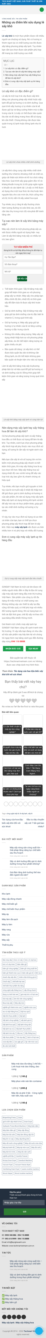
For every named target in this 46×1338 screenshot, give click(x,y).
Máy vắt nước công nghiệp (12, 1143)
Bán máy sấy (7, 960)
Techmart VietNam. (32, 1331)
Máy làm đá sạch (10, 919)
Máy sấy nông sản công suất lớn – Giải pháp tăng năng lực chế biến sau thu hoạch (26, 850)
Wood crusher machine (23, 1173)
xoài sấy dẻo (7, 1042)
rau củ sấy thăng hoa (10, 1012)
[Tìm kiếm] (42, 9)
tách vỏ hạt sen (33, 1037)
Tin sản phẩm (21, 19)
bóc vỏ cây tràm (9, 964)
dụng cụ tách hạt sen (10, 994)
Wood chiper (7, 1173)
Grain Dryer (28, 1122)
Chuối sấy (6, 982)
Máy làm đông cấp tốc (25, 1135)
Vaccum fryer (8, 1165)
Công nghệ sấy (8, 19)
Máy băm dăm (33, 1126)
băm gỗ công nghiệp (10, 969)
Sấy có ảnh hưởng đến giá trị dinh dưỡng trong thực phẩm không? (26, 862)
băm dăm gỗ (22, 964)
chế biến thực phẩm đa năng (13, 986)
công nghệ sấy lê (12, 814)
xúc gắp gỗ (19, 1042)
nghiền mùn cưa (30, 1007)
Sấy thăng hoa (30, 1033)
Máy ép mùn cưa (23, 1147)
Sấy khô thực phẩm (10, 1016)
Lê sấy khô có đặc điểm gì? (16, 68)
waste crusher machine (30, 1169)
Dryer (20, 1117)
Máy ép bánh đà (8, 1147)
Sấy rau (19, 1033)
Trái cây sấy (20, 1037)
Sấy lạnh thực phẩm (23, 1029)
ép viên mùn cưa (31, 1042)
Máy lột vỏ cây (8, 1139)
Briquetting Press (9, 1117)
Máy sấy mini (19, 1003)
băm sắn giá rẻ (27, 973)
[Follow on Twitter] (14, 1317)
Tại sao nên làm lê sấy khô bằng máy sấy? (23, 72)
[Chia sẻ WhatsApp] (6, 804)
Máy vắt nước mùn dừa (33, 1143)
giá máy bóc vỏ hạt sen (29, 994)
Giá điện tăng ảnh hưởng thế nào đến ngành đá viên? (25, 873)
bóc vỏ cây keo (30, 960)
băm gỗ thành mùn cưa (11, 973)
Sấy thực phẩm (8, 1037)
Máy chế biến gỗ (9, 904)
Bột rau (38, 973)
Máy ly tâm (7, 924)
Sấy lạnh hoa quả (9, 1025)
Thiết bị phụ (7, 945)
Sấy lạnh (22, 1016)
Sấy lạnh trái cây (9, 1033)
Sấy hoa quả (25, 1012)
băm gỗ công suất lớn (29, 969)
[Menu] (3, 9)
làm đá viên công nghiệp (23, 999)
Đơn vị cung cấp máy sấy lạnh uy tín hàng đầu (22, 83)
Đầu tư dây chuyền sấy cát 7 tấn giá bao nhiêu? (34, 823)
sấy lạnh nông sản (24, 1025)
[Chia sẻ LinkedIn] (30, 804)
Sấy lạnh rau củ (8, 1029)
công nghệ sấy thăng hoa (12, 990)
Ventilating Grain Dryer (11, 1169)
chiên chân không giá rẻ (27, 977)
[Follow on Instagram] (9, 1317)
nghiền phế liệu (8, 1156)
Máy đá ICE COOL (9, 1152)
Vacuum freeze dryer (22, 1165)
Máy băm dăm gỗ (9, 1130)
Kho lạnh (6, 893)
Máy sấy (6, 940)
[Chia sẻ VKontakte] (25, 804)
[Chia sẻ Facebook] (11, 804)
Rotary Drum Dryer (9, 1160)
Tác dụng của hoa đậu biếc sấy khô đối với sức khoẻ (12, 823)
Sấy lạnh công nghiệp (11, 1020)
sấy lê (30, 814)
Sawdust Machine (25, 1160)
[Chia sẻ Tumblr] (35, 804)
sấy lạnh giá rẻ (26, 1020)
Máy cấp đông (23, 1130)
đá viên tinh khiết (9, 1046)
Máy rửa (6, 934)
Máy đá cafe (36, 1147)
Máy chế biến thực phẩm (13, 909)
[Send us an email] (19, 1317)
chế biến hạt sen (18, 982)
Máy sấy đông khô (22, 1139)
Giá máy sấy (7, 999)
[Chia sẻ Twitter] (16, 804)
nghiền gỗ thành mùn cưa (12, 1007)
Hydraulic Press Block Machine (14, 1126)
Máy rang (6, 929)
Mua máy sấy (7, 1003)
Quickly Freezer (21, 1156)
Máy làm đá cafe (9, 1135)
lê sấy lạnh (23, 814)
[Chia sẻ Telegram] (40, 804)
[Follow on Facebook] (4, 1317)
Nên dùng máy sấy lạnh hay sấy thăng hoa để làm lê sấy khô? (23, 76)
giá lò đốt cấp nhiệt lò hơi (12, 1122)
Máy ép (5, 914)
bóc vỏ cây (18, 960)
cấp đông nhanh (30, 990)
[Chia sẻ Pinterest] (20, 804)
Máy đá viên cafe (24, 1152)
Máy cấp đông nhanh (12, 899)
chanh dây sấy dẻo (9, 977)
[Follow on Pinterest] (23, 1317)
